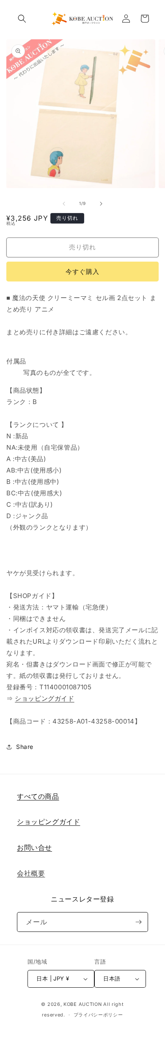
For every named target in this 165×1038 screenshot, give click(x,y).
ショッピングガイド (44, 698)
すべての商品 (38, 796)
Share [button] (24, 746)
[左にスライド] (64, 203)
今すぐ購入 (82, 272)
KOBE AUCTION (82, 1004)
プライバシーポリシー (98, 1015)
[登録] (138, 922)
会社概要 (31, 873)
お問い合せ (34, 847)
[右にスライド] (101, 203)
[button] (22, 18)
